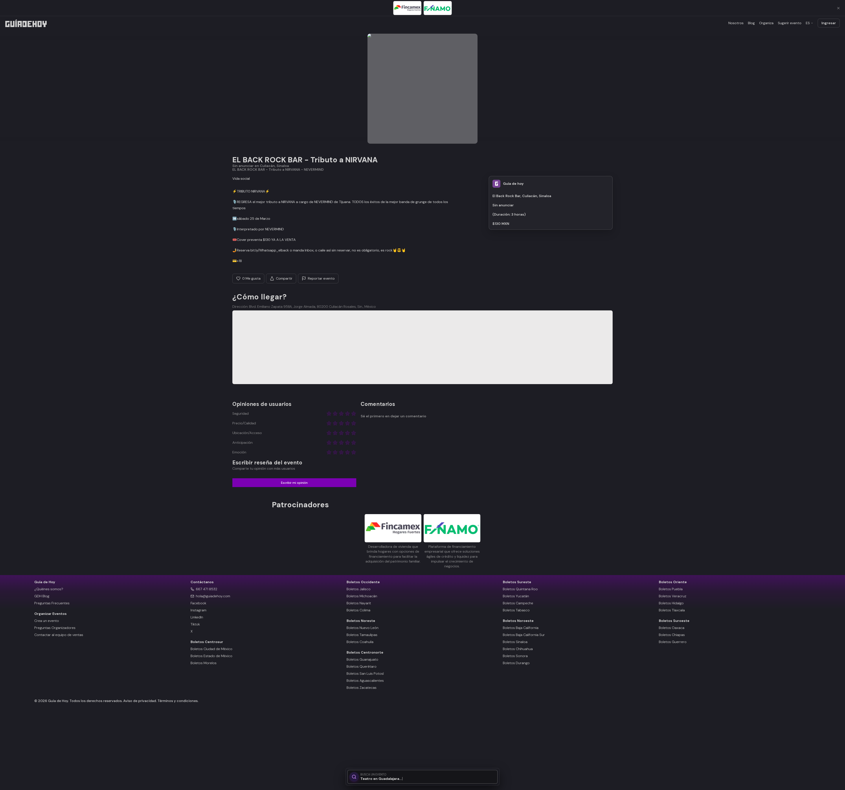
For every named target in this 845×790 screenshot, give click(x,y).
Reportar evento (321, 278)
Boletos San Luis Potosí (365, 673)
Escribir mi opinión (294, 483)
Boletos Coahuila (360, 642)
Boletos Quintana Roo (520, 589)
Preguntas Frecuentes (52, 603)
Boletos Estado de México (211, 656)
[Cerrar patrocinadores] (838, 8)
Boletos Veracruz (672, 596)
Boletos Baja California (520, 627)
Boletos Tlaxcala (672, 610)
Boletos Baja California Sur (524, 634)
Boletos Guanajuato (362, 659)
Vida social (241, 178)
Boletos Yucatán (516, 596)
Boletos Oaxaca (671, 627)
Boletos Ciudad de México (211, 649)
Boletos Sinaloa (515, 642)
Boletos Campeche (518, 603)
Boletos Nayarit (359, 603)
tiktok (195, 624)
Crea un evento (46, 620)
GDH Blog (41, 596)
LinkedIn (197, 617)
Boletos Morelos (204, 663)
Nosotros (736, 23)
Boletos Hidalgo (671, 603)
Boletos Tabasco (516, 610)
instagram (198, 610)
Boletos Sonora (515, 656)
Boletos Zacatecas (362, 687)
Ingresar (828, 23)
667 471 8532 (206, 589)
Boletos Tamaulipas (362, 634)
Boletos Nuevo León (362, 627)
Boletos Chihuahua (518, 649)
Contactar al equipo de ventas (58, 634)
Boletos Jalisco (359, 589)
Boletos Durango (516, 663)
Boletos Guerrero (673, 642)
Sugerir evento (789, 23)
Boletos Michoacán (362, 596)
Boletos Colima (358, 610)
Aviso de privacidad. (140, 700)
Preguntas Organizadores (54, 627)
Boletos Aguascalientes (365, 680)
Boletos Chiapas (672, 634)
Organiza (766, 23)
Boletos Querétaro (362, 666)
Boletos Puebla (671, 589)
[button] (422, 89)
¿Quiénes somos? (48, 589)
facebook (198, 603)
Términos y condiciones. (177, 700)
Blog (751, 23)
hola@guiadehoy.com (213, 596)
